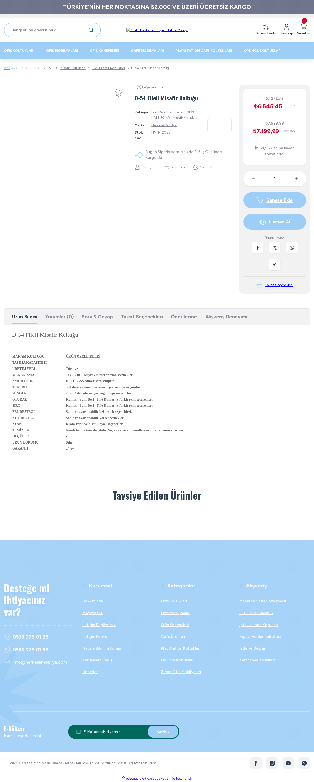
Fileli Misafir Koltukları (167, 112)
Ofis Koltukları (174, 601)
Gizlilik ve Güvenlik (256, 613)
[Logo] (157, 30)
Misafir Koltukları (185, 118)
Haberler (90, 672)
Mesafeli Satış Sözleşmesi (262, 601)
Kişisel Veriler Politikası (260, 636)
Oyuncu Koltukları (177, 660)
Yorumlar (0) (59, 317)
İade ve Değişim (253, 648)
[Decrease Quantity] (249, 178)
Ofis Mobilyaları (175, 613)
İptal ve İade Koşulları (258, 624)
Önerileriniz (184, 317)
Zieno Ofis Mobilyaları (181, 672)
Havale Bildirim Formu (101, 648)
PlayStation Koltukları (181, 648)
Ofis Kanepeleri (175, 624)
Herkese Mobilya (164, 125)
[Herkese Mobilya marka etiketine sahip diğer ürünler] (219, 125)
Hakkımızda (92, 601)
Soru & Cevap (97, 317)
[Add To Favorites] (119, 93)
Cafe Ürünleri (173, 636)
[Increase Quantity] (300, 178)
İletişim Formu (94, 636)
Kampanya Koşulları (257, 660)
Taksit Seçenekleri (142, 317)
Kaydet (163, 731)
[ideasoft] (131, 778)
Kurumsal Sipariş (97, 660)
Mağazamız (92, 613)
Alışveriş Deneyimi (226, 317)
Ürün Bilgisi (24, 317)
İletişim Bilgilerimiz (99, 624)
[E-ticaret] (156, 778)
